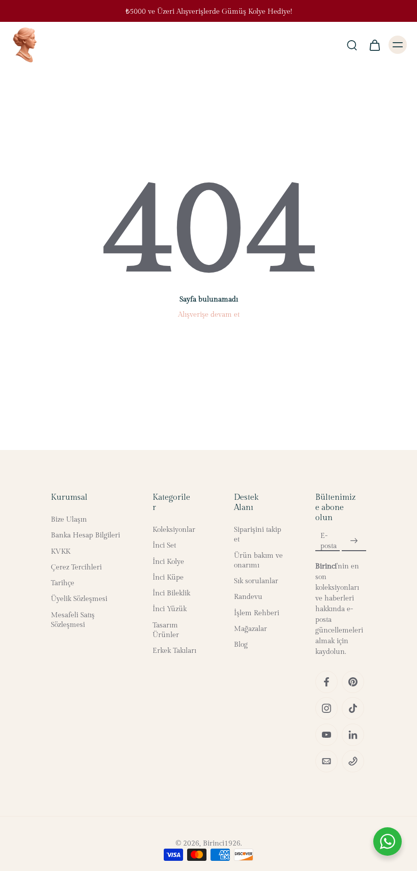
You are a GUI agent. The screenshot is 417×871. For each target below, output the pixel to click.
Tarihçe (62, 583)
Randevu (248, 597)
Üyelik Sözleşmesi (79, 599)
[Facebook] (326, 682)
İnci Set (164, 546)
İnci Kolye (168, 562)
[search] (352, 45)
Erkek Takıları (174, 651)
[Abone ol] (354, 541)
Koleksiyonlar (174, 530)
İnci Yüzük (170, 610)
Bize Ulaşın (69, 520)
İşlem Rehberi (256, 613)
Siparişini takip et (257, 535)
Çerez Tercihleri (76, 567)
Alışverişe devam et (209, 315)
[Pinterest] (353, 682)
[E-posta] (326, 761)
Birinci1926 (222, 843)
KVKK (60, 552)
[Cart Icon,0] (374, 45)
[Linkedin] (353, 735)
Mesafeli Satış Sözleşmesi (73, 620)
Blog (241, 645)
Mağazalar (250, 629)
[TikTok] (353, 708)
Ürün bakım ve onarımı (258, 560)
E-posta (328, 541)
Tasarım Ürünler (166, 630)
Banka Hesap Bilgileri (85, 536)
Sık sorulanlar (256, 581)
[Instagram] (326, 708)
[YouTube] (326, 735)
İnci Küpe (168, 578)
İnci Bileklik (171, 593)
